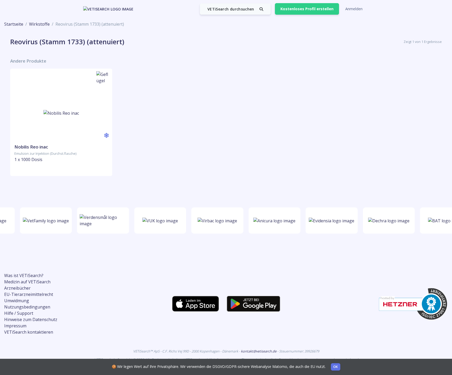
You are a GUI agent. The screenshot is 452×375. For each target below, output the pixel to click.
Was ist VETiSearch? (23, 275)
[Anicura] (273, 220)
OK (335, 367)
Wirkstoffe (39, 24)
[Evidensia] (330, 220)
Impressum (15, 326)
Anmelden (354, 8)
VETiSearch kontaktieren (28, 332)
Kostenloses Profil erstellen (307, 8)
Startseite (13, 24)
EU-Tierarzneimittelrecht (28, 294)
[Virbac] (215, 220)
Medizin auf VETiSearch (27, 282)
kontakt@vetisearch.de (259, 351)
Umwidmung (16, 301)
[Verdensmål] (101, 220)
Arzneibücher (17, 288)
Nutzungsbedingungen (27, 307)
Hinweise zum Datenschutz (30, 319)
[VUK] (158, 220)
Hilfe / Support (18, 313)
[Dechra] (387, 220)
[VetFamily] (44, 220)
